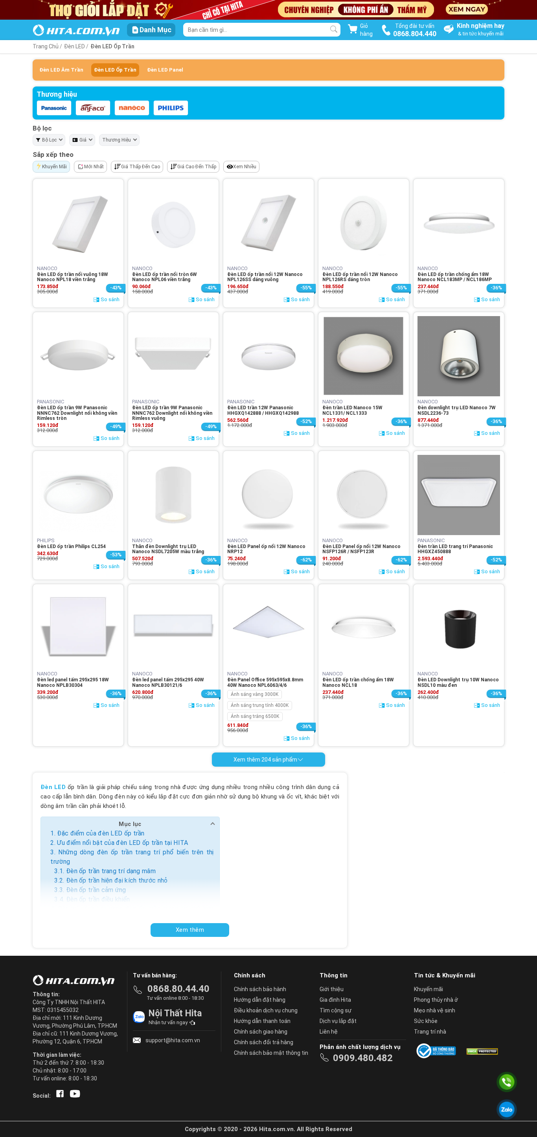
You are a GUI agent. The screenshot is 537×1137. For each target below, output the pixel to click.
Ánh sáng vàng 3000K (254, 694)
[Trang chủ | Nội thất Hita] (76, 31)
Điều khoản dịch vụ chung (266, 1010)
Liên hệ (329, 1031)
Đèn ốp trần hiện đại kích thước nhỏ (117, 880)
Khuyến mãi (428, 989)
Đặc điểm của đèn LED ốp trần (100, 833)
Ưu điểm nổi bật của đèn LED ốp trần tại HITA (122, 842)
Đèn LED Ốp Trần (112, 46)
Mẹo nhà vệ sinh (434, 1010)
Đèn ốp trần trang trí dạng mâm (111, 871)
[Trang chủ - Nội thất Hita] (76, 980)
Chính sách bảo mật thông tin (271, 1053)
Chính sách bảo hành (260, 989)
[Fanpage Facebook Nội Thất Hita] (58, 1096)
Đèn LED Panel (165, 70)
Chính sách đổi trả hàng (263, 1042)
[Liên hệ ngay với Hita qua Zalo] (506, 1109)
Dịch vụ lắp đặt (338, 1021)
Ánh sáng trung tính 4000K (260, 705)
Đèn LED (74, 46)
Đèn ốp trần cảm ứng (96, 890)
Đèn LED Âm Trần (61, 70)
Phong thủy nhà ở (436, 1000)
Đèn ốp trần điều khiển (98, 899)
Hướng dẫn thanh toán (262, 1021)
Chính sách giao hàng (260, 1031)
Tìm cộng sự (335, 1010)
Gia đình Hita (335, 1000)
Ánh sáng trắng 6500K (255, 716)
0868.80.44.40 (178, 988)
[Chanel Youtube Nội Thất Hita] (73, 1096)
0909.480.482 (363, 1057)
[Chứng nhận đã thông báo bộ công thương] (437, 1051)
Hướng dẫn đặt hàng (259, 1000)
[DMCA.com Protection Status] (481, 1051)
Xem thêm (190, 929)
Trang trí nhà (430, 1031)
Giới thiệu (332, 989)
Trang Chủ (46, 46)
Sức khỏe (426, 1021)
